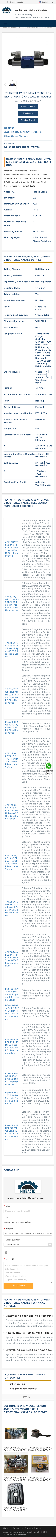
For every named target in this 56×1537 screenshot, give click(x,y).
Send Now (18, 1285)
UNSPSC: (8, 388)
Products (13, 28)
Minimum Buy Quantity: (16, 204)
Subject (8, 1228)
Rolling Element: (12, 269)
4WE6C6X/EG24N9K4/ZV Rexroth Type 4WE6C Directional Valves (12, 650)
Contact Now (28, 106)
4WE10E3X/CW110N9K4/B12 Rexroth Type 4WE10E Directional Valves (11, 812)
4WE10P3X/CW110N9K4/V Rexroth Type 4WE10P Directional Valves (12, 760)
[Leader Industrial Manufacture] (7, 10)
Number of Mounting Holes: (15, 224)
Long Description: (13, 334)
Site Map (29, 1528)
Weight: (8, 210)
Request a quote (16, 2)
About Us (7, 1528)
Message (9, 1259)
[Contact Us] (49, 769)
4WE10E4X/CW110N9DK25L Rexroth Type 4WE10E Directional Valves (12, 862)
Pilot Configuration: (14, 321)
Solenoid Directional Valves (30, 28)
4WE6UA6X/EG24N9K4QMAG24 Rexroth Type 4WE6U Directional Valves (12, 1046)
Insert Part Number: (14, 300)
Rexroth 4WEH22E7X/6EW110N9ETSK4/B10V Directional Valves (12, 1132)
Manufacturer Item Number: (18, 413)
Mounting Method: (13, 231)
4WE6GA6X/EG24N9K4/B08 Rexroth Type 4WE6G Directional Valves (12, 959)
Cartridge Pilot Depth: (15, 482)
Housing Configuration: (16, 315)
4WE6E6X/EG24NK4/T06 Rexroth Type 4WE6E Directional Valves (12, 909)
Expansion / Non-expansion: (19, 282)
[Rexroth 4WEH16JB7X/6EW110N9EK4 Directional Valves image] (28, 59)
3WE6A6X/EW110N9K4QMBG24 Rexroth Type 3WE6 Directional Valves (11, 696)
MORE (26, 1397)
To (7, 1217)
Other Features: (12, 372)
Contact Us (18, 1528)
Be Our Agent (28, 120)
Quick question (13, 1240)
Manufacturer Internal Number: (15, 421)
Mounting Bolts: (12, 288)
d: (4, 446)
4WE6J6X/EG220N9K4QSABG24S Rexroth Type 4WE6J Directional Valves (12, 604)
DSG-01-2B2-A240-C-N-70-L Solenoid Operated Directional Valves (12, 1012)
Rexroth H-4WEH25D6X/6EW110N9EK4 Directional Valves (11, 727)
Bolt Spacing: (11, 463)
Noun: (7, 401)
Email (7, 1206)
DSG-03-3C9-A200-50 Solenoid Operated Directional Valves (12, 994)
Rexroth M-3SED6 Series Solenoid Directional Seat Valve (11, 1098)
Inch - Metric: (11, 327)
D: (5, 471)
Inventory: (9, 198)
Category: (9, 192)
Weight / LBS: (11, 428)
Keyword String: (12, 407)
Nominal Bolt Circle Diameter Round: (19, 455)
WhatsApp (28, 113)
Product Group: (12, 216)
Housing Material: (13, 275)
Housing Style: (12, 237)
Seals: (7, 306)
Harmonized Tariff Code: (17, 394)
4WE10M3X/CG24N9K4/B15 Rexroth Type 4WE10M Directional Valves (11, 549)
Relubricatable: (12, 294)
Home (5, 28)
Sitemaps (38, 1528)
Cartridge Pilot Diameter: (17, 435)
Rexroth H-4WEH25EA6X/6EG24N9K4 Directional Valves (11, 1079)
